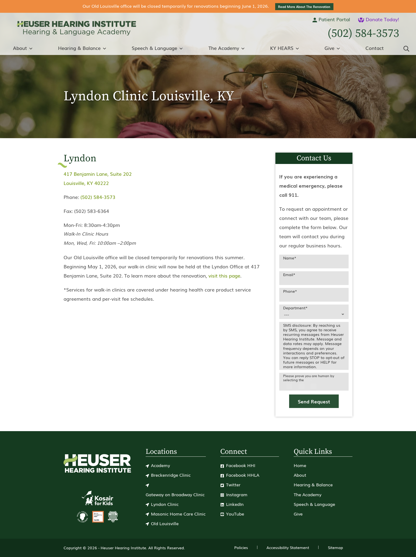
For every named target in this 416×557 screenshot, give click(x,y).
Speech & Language (154, 47)
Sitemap (335, 547)
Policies (241, 547)
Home (300, 465)
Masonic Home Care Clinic (178, 513)
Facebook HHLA (242, 475)
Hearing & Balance (79, 47)
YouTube (234, 513)
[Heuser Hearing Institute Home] (76, 28)
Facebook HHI (240, 465)
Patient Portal (333, 19)
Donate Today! (381, 19)
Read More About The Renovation (304, 6)
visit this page (224, 275)
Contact (374, 47)
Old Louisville (165, 523)
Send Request (314, 401)
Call (363, 33)
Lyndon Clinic (165, 504)
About (20, 47)
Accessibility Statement (287, 547)
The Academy (223, 47)
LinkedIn (234, 504)
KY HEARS (281, 47)
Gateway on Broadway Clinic (175, 494)
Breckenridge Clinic (171, 475)
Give (329, 47)
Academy (160, 465)
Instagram (236, 494)
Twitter (232, 484)
